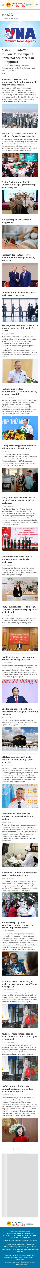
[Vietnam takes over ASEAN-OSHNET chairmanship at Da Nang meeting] (20, 165)
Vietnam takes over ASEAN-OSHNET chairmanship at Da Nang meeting (20, 134)
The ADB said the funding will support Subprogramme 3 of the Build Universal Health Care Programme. (18, 68)
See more (20, 1149)
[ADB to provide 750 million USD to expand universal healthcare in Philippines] (20, 34)
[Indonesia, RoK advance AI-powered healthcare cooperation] (20, 310)
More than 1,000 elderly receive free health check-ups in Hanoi (19, 874)
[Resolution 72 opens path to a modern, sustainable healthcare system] (20, 855)
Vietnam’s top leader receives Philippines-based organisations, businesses (18, 257)
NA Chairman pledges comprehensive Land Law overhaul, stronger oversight (19, 391)
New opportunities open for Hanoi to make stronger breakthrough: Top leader (20, 328)
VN (37, 5)
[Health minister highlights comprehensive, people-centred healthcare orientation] (20, 1130)
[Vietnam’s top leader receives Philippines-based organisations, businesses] (20, 275)
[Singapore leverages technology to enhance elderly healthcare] (20, 480)
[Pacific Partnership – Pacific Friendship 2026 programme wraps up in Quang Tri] (20, 202)
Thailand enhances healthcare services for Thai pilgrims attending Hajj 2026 (20, 711)
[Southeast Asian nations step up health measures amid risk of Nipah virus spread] (20, 1016)
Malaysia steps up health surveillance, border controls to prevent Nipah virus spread (17, 925)
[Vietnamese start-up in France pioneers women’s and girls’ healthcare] (20, 589)
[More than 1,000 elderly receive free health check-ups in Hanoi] (20, 904)
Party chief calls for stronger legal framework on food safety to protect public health (19, 609)
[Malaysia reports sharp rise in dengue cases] (20, 237)
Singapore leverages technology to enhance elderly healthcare (19, 447)
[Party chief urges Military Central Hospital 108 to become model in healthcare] (20, 539)
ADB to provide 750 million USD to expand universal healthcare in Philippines (18, 56)
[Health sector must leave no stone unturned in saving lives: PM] (20, 691)
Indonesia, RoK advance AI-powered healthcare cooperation (19, 293)
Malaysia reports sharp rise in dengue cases (17, 221)
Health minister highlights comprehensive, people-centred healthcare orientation (17, 1089)
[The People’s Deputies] (20, 5)
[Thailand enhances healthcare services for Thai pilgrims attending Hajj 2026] (20, 739)
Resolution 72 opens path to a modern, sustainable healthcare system (17, 816)
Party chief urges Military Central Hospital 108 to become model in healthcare (18, 500)
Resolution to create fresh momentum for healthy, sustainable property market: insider (19, 82)
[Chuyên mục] (3, 4)
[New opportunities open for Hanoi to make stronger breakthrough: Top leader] (20, 371)
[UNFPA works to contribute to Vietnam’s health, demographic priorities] (20, 796)
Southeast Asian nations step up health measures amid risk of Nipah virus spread (19, 984)
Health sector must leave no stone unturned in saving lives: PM (18, 658)
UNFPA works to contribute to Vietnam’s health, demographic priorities (17, 759)
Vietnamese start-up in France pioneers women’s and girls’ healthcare (17, 559)
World (4, 73)
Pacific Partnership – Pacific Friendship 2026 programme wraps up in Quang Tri (19, 185)
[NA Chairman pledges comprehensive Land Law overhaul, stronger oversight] (20, 428)
